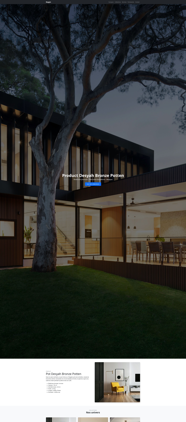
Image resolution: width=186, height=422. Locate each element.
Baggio (48, 2)
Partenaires (131, 2)
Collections (118, 2)
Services (124, 2)
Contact (137, 2)
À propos (111, 2)
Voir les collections (93, 184)
